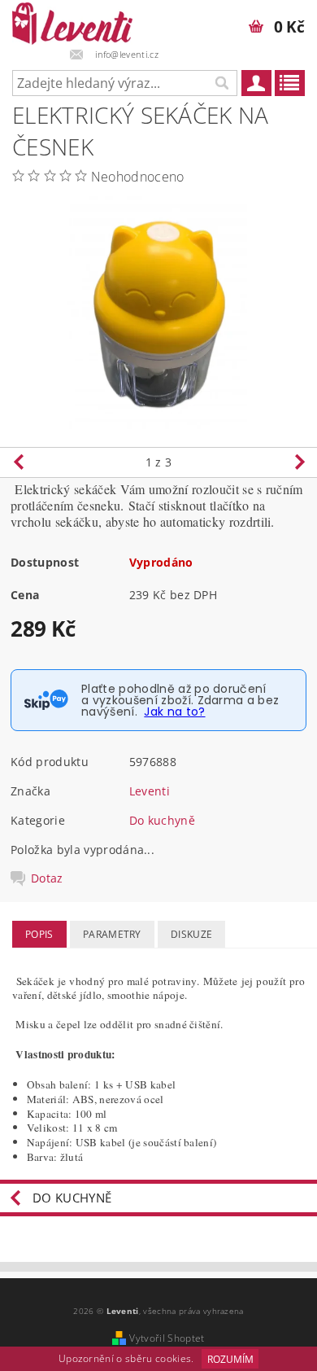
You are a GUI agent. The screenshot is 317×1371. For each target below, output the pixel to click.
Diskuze (191, 934)
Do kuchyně (162, 820)
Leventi (149, 791)
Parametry (112, 934)
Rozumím (230, 1359)
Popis (39, 934)
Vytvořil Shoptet (166, 1338)
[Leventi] (72, 21)
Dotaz (47, 878)
